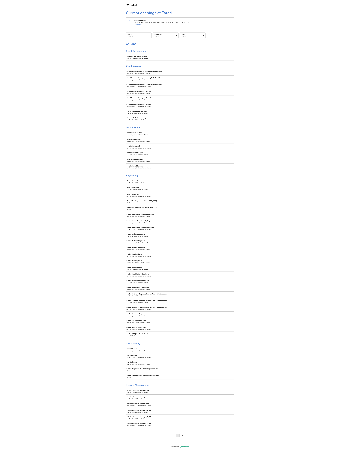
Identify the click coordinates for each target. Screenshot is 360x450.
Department (158, 34)
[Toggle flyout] (177, 35)
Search (130, 34)
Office (183, 34)
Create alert (138, 24)
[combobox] (154, 36)
